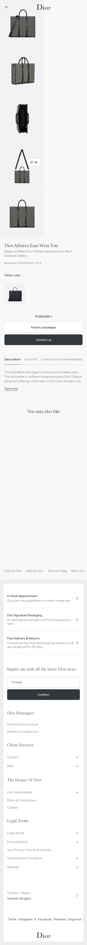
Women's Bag (57, 571)
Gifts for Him (35, 571)
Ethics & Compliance (21, 800)
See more (11, 388)
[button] (22, 23)
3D (35, 162)
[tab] (12, 359)
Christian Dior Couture (22, 724)
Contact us (43, 340)
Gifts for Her (12, 571)
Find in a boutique (43, 327)
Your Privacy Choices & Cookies (29, 850)
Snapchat (74, 919)
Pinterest (60, 919)
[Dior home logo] (43, 7)
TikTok (12, 919)
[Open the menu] (8, 7)
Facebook (45, 919)
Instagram (26, 919)
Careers (12, 807)
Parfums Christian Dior (22, 731)
